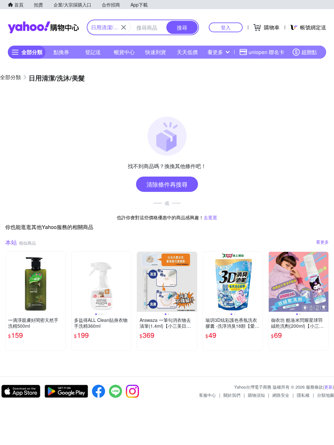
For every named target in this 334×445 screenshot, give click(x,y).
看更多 (215, 52)
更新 (328, 387)
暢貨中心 (124, 52)
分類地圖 (325, 395)
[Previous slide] (75, 282)
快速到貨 (155, 52)
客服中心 (207, 395)
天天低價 (187, 52)
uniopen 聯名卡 (266, 52)
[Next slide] (127, 282)
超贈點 (309, 52)
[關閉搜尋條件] (124, 27)
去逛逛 (210, 217)
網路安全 (280, 395)
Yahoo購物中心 (43, 27)
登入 (226, 27)
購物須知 (256, 395)
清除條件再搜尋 (167, 184)
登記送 (93, 52)
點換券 (61, 52)
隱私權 (303, 395)
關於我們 (231, 395)
